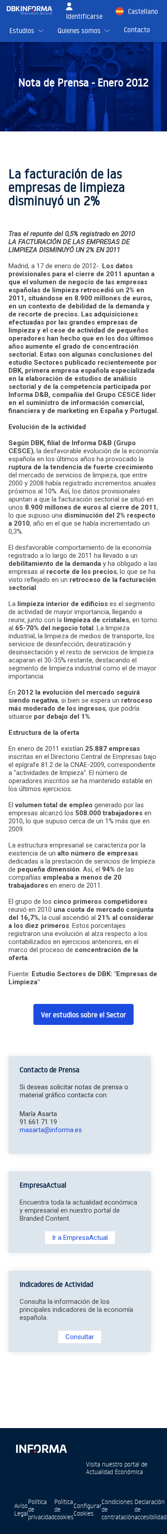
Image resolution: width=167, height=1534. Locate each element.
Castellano (143, 11)
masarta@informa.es (51, 1130)
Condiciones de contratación (118, 1509)
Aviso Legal (21, 1509)
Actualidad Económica (114, 1471)
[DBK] (33, 10)
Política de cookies (63, 1509)
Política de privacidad (41, 1509)
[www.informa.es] (41, 1447)
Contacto (137, 29)
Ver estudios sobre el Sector (83, 1014)
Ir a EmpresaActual (80, 1238)
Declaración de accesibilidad (150, 1509)
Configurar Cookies (87, 1509)
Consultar (79, 1337)
